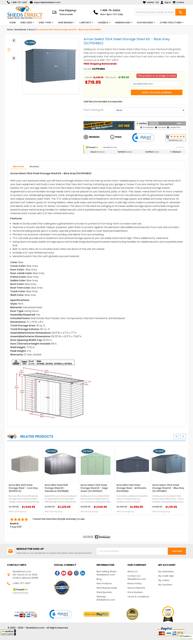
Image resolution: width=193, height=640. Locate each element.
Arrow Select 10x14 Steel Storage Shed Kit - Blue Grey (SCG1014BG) (168, 488)
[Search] (180, 12)
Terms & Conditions (138, 596)
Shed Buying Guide (106, 587)
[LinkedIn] (82, 573)
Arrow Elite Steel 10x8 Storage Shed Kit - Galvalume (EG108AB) (57, 488)
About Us (132, 571)
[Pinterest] (70, 573)
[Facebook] (57, 573)
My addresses (166, 571)
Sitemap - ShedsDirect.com (105, 598)
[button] (8, 632)
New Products (104, 583)
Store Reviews (135, 592)
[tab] (18, 166)
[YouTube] (63, 573)
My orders (163, 580)
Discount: (111, 77)
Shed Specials (104, 592)
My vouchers (165, 584)
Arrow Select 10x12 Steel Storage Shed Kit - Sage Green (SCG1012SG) (94, 488)
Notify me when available (157, 92)
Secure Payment (136, 587)
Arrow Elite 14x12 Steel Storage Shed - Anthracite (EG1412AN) (131, 488)
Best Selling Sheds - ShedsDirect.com (107, 573)
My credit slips (166, 575)
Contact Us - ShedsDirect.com (136, 577)
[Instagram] (76, 573)
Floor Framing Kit (93, 109)
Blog (98, 579)
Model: (88, 69)
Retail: (89, 77)
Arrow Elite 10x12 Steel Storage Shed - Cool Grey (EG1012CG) (23, 488)
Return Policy (134, 583)
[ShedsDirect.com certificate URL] (96, 536)
